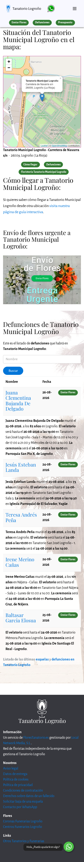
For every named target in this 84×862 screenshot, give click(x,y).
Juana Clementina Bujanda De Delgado (18, 400)
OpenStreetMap (59, 145)
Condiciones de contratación (23, 790)
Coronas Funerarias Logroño (22, 821)
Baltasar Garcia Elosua (21, 618)
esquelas (42, 659)
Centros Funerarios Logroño (22, 827)
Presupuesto (65, 22)
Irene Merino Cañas (20, 562)
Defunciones (42, 22)
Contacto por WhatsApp (20, 807)
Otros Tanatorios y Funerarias (23, 841)
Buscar (13, 371)
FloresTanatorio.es (36, 737)
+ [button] (9, 61)
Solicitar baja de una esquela (23, 801)
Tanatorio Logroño (26, 9)
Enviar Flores (19, 22)
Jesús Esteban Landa (21, 467)
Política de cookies (16, 779)
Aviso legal (10, 768)
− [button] (9, 67)
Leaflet (44, 145)
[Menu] (75, 7)
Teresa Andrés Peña (21, 517)
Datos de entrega (15, 774)
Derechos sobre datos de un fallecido (28, 796)
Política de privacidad (18, 785)
